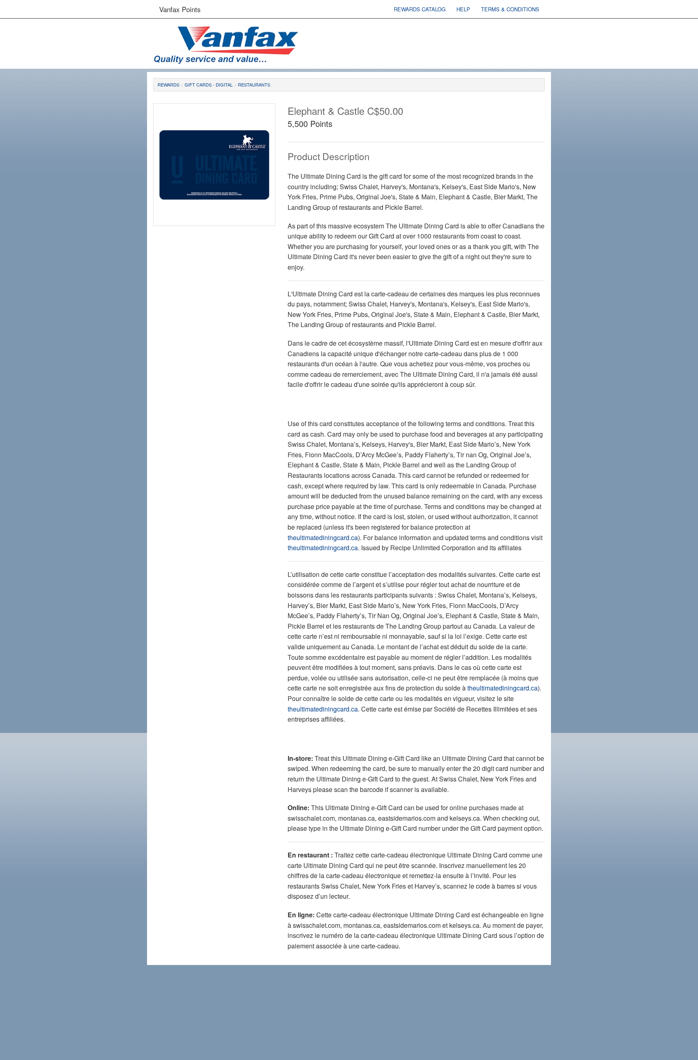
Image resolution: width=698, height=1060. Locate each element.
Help (463, 9)
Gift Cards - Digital (209, 84)
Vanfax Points (180, 9)
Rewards (168, 84)
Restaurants (254, 84)
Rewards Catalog (420, 9)
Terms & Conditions (510, 9)
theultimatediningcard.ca (323, 537)
